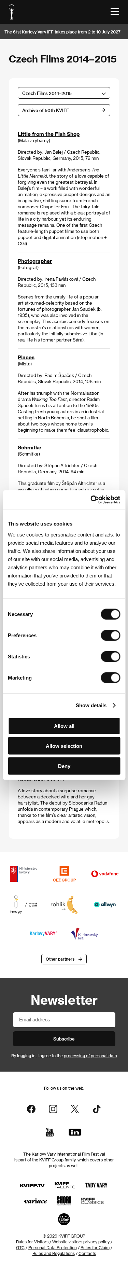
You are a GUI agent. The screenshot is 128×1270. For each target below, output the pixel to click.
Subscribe (64, 1038)
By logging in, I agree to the (64, 1055)
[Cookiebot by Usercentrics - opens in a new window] (91, 499)
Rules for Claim (95, 1247)
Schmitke (29, 447)
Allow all (64, 726)
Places (26, 357)
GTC (20, 1247)
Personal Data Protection (52, 1247)
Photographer (35, 261)
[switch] (110, 635)
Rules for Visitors (32, 1241)
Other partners (60, 959)
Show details (91, 705)
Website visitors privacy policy (81, 1241)
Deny (64, 766)
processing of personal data (90, 1055)
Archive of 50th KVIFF (45, 110)
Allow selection (64, 746)
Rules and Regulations (53, 1253)
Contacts (87, 1253)
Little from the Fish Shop (49, 134)
